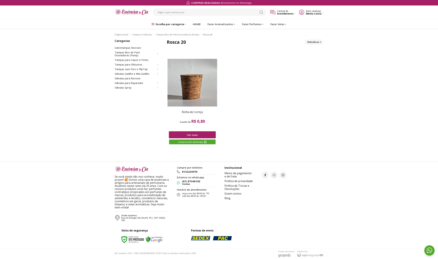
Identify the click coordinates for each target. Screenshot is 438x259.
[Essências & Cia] (132, 12)
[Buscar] (261, 12)
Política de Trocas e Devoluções (236, 187)
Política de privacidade (238, 181)
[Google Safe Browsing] (154, 239)
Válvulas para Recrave (127, 78)
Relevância (313, 42)
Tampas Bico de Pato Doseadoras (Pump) (177, 34)
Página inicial (121, 34)
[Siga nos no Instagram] (283, 175)
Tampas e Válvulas (142, 34)
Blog (227, 198)
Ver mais (192, 135)
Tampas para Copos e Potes (132, 59)
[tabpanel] (245, 50)
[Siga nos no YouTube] (274, 175)
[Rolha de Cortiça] (192, 101)
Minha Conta (313, 13)
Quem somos (232, 193)
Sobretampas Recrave (128, 47)
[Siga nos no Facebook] (265, 175)
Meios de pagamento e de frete (238, 174)
